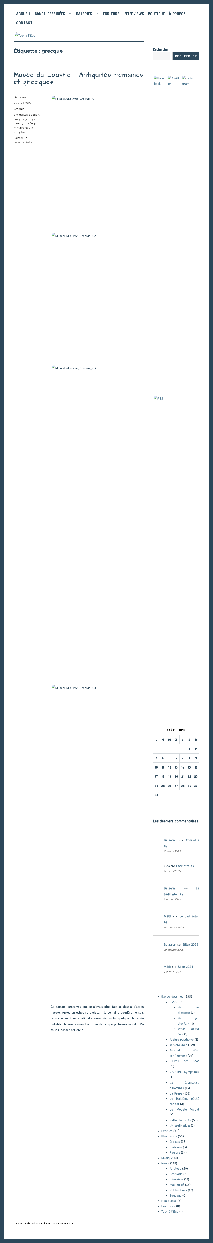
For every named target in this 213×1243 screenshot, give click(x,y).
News (165, 1163)
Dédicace (176, 1147)
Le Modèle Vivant (184, 1109)
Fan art (175, 1152)
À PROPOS (177, 13)
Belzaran (20, 97)
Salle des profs (180, 1120)
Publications (178, 1190)
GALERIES (84, 13)
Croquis (19, 108)
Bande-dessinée (172, 996)
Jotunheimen (178, 1045)
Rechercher (161, 49)
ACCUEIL (23, 13)
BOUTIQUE (156, 13)
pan (37, 123)
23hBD (174, 1002)
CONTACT (24, 22)
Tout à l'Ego (169, 1211)
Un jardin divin (180, 1125)
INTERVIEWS (133, 13)
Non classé (169, 1201)
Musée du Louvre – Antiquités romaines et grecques (79, 78)
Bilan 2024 (190, 944)
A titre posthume (182, 1039)
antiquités (21, 114)
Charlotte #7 (185, 866)
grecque (30, 119)
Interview (176, 1179)
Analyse (175, 1168)
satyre (29, 127)
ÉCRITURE (111, 13)
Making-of (177, 1184)
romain (19, 127)
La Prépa (176, 1093)
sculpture (20, 132)
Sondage (175, 1195)
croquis (19, 119)
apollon (34, 114)
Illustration (169, 1136)
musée (28, 123)
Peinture (167, 1206)
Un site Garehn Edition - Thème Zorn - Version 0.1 (43, 1223)
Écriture (166, 1131)
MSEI (167, 916)
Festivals (176, 1174)
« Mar (157, 802)
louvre (18, 123)
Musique (167, 1158)
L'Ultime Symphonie (184, 1072)
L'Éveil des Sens (184, 1061)
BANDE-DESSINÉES (50, 13)
